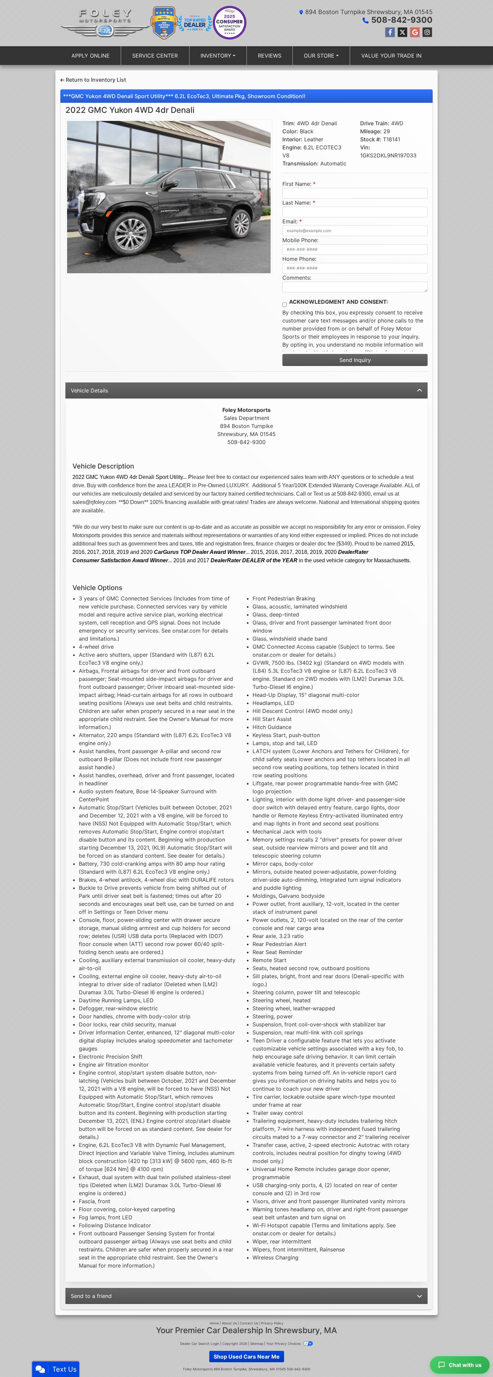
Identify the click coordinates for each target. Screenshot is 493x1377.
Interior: (292, 139)
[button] (81, 197)
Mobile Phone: (300, 240)
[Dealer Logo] (105, 23)
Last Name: (296, 202)
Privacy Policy (272, 1323)
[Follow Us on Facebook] (390, 32)
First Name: (296, 183)
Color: (290, 131)
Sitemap (256, 1344)
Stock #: (370, 139)
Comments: (296, 277)
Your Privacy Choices (284, 1344)
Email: (289, 221)
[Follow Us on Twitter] (402, 32)
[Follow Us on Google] (415, 32)
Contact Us (249, 1323)
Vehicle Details (89, 390)
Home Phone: (299, 259)
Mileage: (371, 131)
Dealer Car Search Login (199, 1344)
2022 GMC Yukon (130, 110)
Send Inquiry (355, 360)
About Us (229, 1323)
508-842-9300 (402, 20)
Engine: (292, 147)
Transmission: (300, 163)
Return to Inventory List (95, 79)
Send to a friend (91, 1296)
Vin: (365, 147)
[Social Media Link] (427, 32)
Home (214, 1323)
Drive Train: (374, 123)
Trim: (288, 123)
